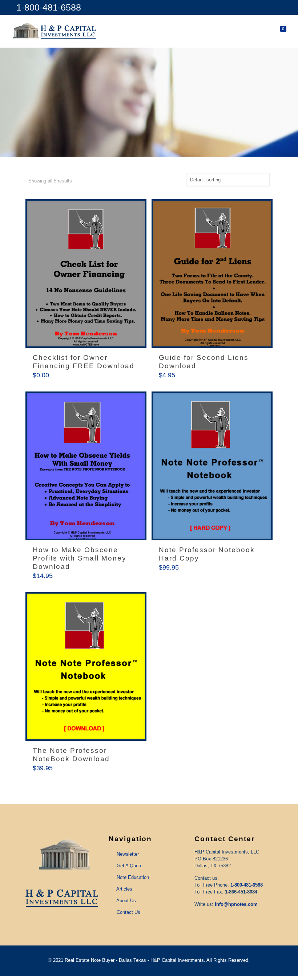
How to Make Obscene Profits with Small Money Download (79, 558)
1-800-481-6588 (48, 7)
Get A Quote (129, 865)
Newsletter (128, 854)
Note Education (133, 877)
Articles (124, 889)
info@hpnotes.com (236, 904)
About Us (126, 900)
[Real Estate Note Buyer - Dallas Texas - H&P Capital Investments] (55, 31)
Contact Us (128, 912)
